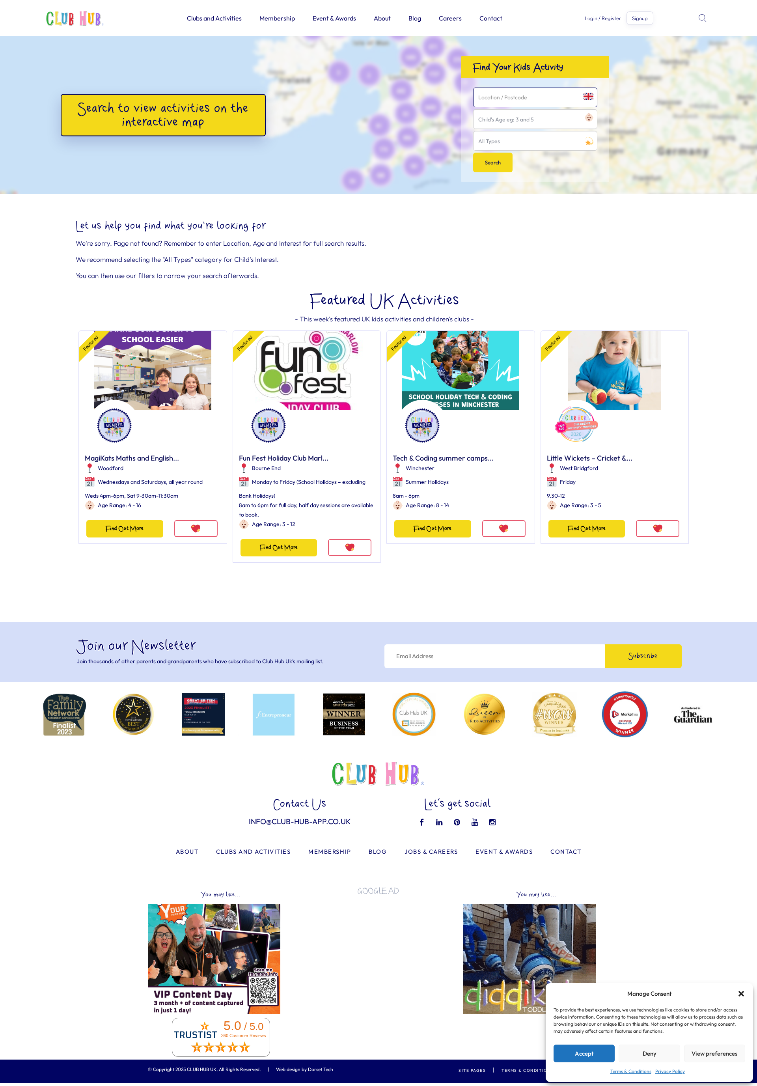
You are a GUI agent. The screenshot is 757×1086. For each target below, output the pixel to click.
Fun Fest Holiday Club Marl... (283, 458)
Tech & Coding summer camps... (443, 458)
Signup (640, 18)
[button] (741, 994)
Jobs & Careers (431, 851)
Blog (414, 18)
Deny (649, 1053)
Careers (450, 18)
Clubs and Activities (214, 18)
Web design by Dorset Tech (304, 1069)
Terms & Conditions (630, 1071)
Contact (490, 18)
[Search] (703, 18)
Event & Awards (334, 18)
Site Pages (472, 1070)
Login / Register (603, 18)
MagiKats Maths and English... (132, 458)
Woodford (110, 468)
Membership (277, 18)
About (382, 18)
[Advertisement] (378, 956)
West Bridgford (579, 468)
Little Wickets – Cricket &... (589, 458)
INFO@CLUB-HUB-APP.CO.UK (300, 821)
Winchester (420, 468)
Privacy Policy (670, 1071)
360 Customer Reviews (243, 1035)
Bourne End (266, 468)
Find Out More (125, 528)
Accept (584, 1053)
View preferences (714, 1053)
